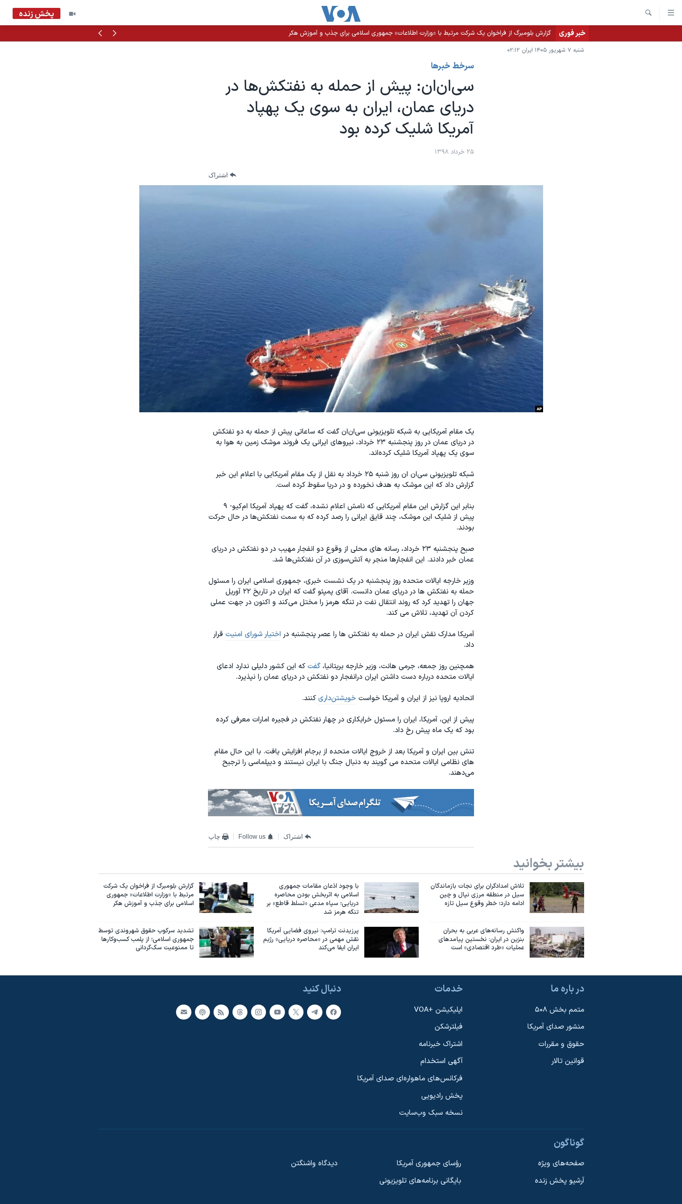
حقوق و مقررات (561, 1044)
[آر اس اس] (221, 1012)
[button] (114, 34)
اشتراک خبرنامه (441, 1044)
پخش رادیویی (442, 1096)
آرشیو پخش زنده (559, 1181)
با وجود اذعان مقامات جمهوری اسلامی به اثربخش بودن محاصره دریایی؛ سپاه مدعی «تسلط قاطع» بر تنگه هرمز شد (402, 33)
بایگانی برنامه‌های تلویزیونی (420, 1181)
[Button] (222, 175)
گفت (313, 666)
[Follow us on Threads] (239, 1012)
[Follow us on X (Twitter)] (296, 1012)
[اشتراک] (183, 1012)
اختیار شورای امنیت (253, 634)
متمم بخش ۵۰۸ (559, 1010)
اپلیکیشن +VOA (438, 1010)
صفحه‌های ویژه (561, 1164)
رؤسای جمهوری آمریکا (429, 1164)
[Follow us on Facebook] (333, 1012)
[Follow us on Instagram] (258, 1012)
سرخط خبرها (452, 66)
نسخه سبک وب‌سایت (431, 1113)
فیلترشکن (449, 1027)
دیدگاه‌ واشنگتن (314, 1164)
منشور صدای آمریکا (555, 1027)
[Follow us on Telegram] (314, 1012)
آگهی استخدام (441, 1061)
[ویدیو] (72, 14)
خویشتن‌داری (337, 698)
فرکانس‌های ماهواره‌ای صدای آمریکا (410, 1079)
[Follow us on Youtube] (277, 1012)
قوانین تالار (567, 1061)
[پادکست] (202, 1012)
